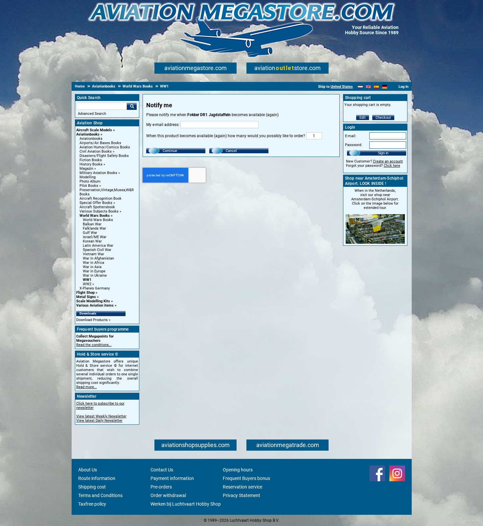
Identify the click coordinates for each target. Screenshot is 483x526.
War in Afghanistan (98, 258)
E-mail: (350, 136)
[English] (368, 87)
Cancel (231, 151)
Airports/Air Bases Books (100, 143)
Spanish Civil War (97, 250)
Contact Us (161, 469)
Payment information (172, 478)
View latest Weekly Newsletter (101, 416)
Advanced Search (92, 114)
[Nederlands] (360, 87)
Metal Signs (86, 297)
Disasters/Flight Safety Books (104, 156)
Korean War (92, 241)
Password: (353, 145)
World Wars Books (95, 215)
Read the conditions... (94, 345)
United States (342, 87)
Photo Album (90, 181)
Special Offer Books (96, 203)
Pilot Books (89, 186)
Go (132, 106)
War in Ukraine (95, 275)
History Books (91, 164)
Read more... (86, 387)
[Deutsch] (384, 87)
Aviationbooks (88, 134)
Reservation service (242, 486)
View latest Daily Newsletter (99, 420)
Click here (392, 165)
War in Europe (94, 271)
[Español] (376, 87)
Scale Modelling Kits (93, 301)
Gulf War (90, 233)
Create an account (388, 161)
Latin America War (98, 245)
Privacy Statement (241, 495)
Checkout (383, 117)
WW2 (87, 284)
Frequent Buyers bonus (246, 478)
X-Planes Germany (95, 288)
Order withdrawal (168, 495)
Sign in (383, 153)
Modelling (88, 177)
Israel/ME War (94, 237)
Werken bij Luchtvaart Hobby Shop (185, 504)
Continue (170, 151)
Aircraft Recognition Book (101, 198)
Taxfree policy (92, 504)
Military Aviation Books (98, 173)
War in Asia (92, 267)
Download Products (92, 320)
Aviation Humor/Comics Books (105, 147)
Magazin (86, 168)
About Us (87, 469)
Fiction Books (91, 160)
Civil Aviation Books (96, 151)
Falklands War (94, 228)
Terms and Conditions (100, 495)
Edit (362, 117)
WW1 (87, 280)
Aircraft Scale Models (94, 130)
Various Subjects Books (99, 211)
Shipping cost (92, 486)
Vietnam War (93, 254)
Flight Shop (85, 292)
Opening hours (238, 469)
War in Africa (93, 263)
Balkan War (92, 224)
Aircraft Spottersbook (97, 207)
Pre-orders (161, 486)
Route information (96, 478)
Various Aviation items (95, 305)
